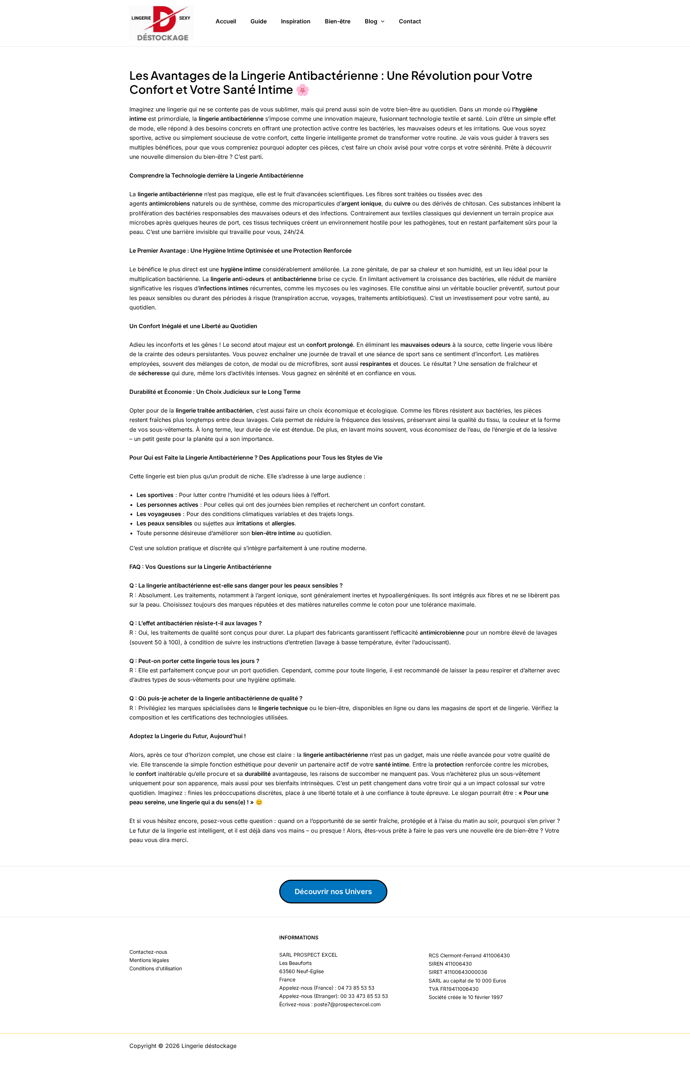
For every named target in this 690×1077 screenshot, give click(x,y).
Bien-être (337, 21)
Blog (371, 21)
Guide (258, 21)
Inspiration (295, 21)
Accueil (226, 21)
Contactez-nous (148, 952)
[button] (381, 21)
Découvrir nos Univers (333, 891)
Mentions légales (149, 960)
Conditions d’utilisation (155, 968)
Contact (410, 21)
